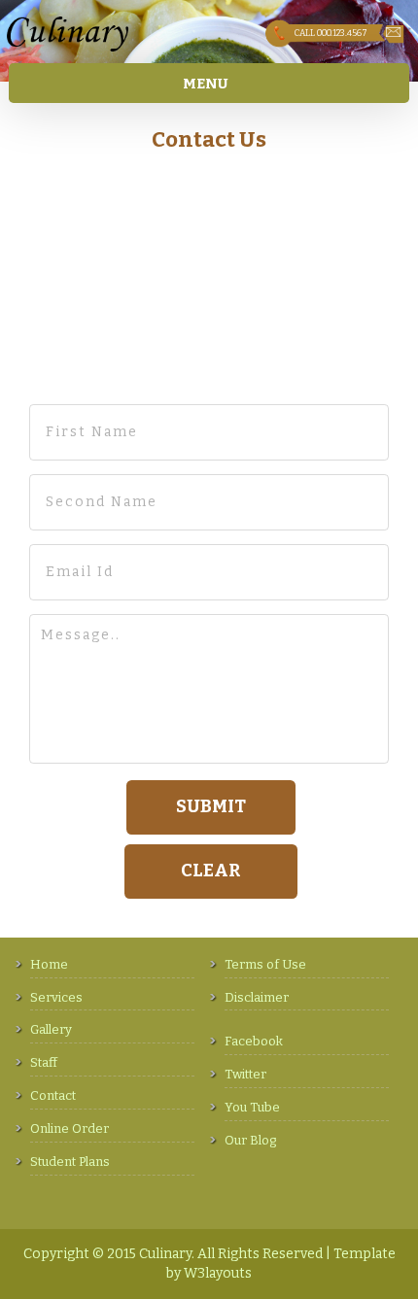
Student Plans (70, 1161)
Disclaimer (257, 997)
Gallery (51, 1029)
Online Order (69, 1128)
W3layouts (218, 1273)
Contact (53, 1095)
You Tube (252, 1107)
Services (56, 997)
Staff (43, 1062)
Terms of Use (265, 964)
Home (49, 964)
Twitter (245, 1074)
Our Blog (250, 1140)
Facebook (254, 1041)
